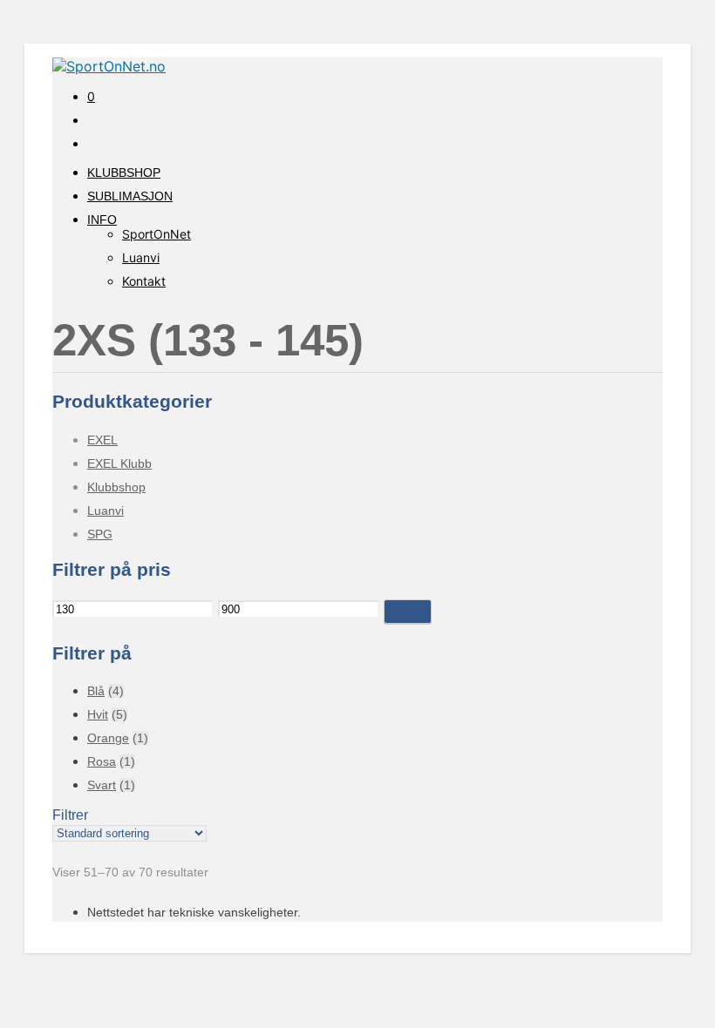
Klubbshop (116, 487)
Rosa (101, 761)
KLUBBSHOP (123, 172)
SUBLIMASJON (130, 196)
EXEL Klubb (119, 463)
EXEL (102, 440)
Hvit (97, 714)
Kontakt (144, 281)
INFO (102, 220)
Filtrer (407, 611)
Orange (108, 738)
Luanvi (141, 257)
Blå (96, 691)
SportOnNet (156, 234)
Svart (101, 785)
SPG (99, 534)
